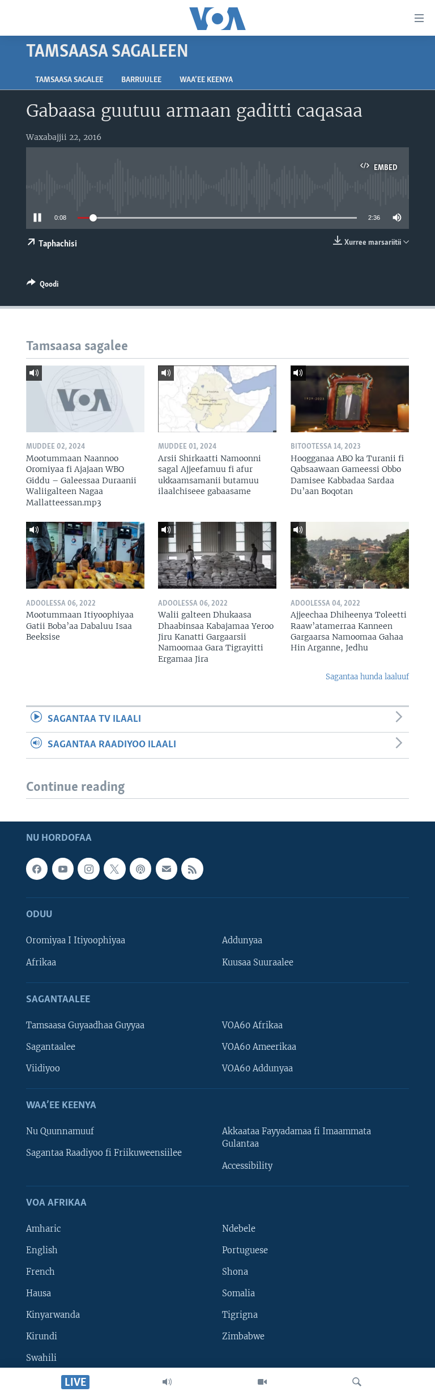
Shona (235, 1272)
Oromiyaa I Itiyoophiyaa (75, 940)
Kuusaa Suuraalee (257, 962)
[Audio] (167, 1382)
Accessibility (247, 1165)
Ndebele (238, 1229)
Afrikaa (41, 962)
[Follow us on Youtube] (63, 868)
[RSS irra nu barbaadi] (192, 868)
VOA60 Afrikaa (252, 1025)
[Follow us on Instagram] (88, 868)
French (40, 1272)
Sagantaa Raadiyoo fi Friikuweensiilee (104, 1153)
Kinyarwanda (53, 1315)
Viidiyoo (43, 1068)
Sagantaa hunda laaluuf (367, 677)
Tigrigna (240, 1315)
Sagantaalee (50, 1047)
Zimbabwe (243, 1336)
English (42, 1250)
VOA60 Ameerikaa (259, 1047)
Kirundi (41, 1336)
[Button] (42, 286)
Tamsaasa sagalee (69, 80)
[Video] (262, 1382)
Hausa (38, 1293)
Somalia (238, 1293)
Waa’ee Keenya (206, 80)
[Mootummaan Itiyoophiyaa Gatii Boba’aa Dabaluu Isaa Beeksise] (85, 555)
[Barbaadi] (357, 1382)
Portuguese (245, 1250)
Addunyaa (242, 940)
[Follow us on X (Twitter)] (114, 868)
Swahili (41, 1358)
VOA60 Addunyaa (257, 1068)
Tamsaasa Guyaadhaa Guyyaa (85, 1025)
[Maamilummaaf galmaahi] (166, 868)
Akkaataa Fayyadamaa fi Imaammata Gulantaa (296, 1137)
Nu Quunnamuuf (60, 1131)
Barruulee (141, 80)
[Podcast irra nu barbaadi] (140, 868)
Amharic (43, 1229)
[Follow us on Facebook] (37, 868)
